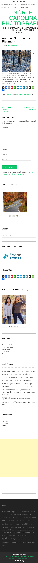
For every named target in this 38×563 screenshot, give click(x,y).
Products (12, 559)
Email (4, 155)
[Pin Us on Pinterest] (24, 1)
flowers (5, 386)
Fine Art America (7, 347)
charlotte (23, 377)
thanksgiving (6, 402)
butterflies (14, 378)
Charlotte (5, 421)
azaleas (32, 371)
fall (26, 383)
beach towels (21, 374)
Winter (9, 94)
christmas (12, 380)
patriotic (10, 392)
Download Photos (7, 5)
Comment (5, 128)
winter (3, 96)
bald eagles (5, 374)
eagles (23, 384)
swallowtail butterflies (24, 398)
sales (33, 392)
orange (19, 389)
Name (4, 150)
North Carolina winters (22, 94)
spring (6, 398)
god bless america (14, 387)
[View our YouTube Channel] (20, 1)
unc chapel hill (20, 402)
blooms (6, 377)
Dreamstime (24, 8)
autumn (18, 371)
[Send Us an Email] (14, 1)
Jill (19, 45)
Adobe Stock (5, 8)
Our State (5, 423)
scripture (5, 395)
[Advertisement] (19, 458)
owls (4, 392)
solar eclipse (16, 395)
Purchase (31, 557)
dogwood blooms (14, 384)
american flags (8, 371)
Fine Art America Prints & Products (26, 5)
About (11, 557)
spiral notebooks (23, 395)
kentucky (9, 389)
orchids (24, 389)
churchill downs (22, 380)
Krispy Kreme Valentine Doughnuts (6, 109)
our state (29, 389)
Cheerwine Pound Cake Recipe (30, 108)
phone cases (19, 392)
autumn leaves (25, 371)
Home (5, 557)
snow (31, 94)
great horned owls (25, 387)
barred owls (12, 374)
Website (4, 159)
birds (28, 374)
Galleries (23, 557)
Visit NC (4, 426)
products (28, 392)
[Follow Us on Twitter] (17, 1)
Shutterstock (6, 352)
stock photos (15, 398)
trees (13, 401)
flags (30, 384)
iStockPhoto (15, 8)
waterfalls (27, 402)
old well (14, 389)
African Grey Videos (22, 559)
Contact (16, 557)
